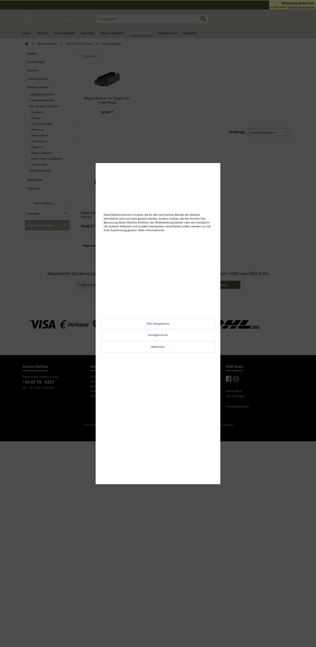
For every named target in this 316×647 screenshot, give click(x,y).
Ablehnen (158, 347)
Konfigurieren (158, 335)
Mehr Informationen (151, 230)
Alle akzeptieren (158, 323)
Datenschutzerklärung (301, 7)
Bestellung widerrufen (298, 3)
